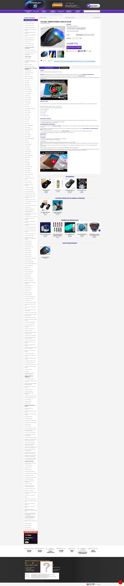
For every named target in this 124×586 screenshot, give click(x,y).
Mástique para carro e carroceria (29, 185)
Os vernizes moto (28, 300)
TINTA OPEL (27, 147)
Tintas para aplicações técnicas (31, 395)
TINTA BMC (27, 82)
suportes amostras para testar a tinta (31, 501)
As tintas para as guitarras (30, 442)
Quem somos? (29, 568)
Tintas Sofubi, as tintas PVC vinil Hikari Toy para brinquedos (31, 447)
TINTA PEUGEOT (28, 149)
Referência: (42, 23)
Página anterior (43, 17)
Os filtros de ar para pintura (30, 488)
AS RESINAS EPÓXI (28, 416)
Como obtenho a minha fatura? (51, 570)
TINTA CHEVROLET (28, 89)
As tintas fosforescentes (29, 25)
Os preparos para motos (29, 298)
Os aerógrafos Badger (29, 479)
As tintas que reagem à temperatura (43, 14)
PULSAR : (68, 34)
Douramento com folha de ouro (31, 420)
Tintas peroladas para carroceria (31, 201)
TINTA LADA (27, 123)
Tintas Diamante (28, 203)
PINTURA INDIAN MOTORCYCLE (31, 263)
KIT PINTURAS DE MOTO (29, 235)
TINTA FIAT (27, 104)
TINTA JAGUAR (28, 117)
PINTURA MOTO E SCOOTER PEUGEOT (30, 283)
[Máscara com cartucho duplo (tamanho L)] (57, 205)
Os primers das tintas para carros (30, 178)
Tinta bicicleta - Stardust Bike (30, 335)
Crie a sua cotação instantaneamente (52, 569)
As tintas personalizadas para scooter (30, 358)
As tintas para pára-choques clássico (30, 231)
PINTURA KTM (27, 267)
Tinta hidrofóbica (28, 399)
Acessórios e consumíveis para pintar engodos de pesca (30, 440)
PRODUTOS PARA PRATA (29, 66)
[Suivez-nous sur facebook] (28, 562)
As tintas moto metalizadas (30, 322)
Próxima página (96, 17)
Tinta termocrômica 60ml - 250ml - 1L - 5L (45, 213)
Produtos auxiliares (28, 369)
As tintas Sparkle (28, 525)
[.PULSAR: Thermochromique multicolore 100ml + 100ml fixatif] (53, 37)
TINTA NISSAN (27, 146)
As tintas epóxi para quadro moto (30, 305)
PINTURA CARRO (28, 71)
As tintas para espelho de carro (31, 233)
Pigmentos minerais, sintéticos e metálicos (31, 414)
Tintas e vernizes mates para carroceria (30, 387)
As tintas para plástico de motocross (29, 326)
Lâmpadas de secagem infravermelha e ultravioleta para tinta (31, 510)
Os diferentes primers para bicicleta (30, 342)
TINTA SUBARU (28, 168)
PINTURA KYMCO (28, 269)
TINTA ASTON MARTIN (29, 78)
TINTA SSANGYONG (28, 166)
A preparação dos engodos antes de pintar (30, 435)
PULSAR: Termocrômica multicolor (45, 258)
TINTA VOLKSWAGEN (29, 174)
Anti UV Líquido (58, 190)
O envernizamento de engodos (30, 437)
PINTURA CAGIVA (28, 250)
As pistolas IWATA (28, 469)
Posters (26, 496)
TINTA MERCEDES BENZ (29, 138)
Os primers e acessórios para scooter (30, 367)
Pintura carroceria (43, 11)
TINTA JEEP (27, 119)
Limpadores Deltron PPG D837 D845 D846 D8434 (30, 384)
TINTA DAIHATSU (28, 99)
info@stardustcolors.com (57, 6)
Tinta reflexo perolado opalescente (29, 54)
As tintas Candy (28, 41)
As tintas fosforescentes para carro (30, 35)
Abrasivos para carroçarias (30, 495)
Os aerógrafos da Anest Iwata (30, 477)
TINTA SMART (27, 164)
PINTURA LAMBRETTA (29, 271)
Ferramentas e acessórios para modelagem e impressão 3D (30, 456)
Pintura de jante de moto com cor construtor (30, 310)
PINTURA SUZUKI (28, 289)
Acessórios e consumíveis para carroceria (30, 493)
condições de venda (30, 569)
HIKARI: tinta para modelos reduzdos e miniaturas (30, 445)
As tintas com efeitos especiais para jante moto (30, 315)
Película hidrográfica (28, 418)
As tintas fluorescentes (29, 37)
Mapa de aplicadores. (30, 567)
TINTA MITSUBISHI (28, 144)
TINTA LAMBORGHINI (29, 125)
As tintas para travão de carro (30, 228)
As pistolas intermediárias (29, 471)
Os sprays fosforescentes (29, 27)
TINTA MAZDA (27, 136)
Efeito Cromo (36, 11)
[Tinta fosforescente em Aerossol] (70, 227)
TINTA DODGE (27, 101)
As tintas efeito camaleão (29, 23)
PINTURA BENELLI (28, 243)
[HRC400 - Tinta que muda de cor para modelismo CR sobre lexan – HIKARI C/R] (57, 227)
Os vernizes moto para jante (30, 317)
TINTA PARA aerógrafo (77, 11)
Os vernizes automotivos (29, 378)
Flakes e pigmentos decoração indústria (30, 411)
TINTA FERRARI (28, 102)
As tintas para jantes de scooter (31, 364)
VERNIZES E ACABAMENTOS (53, 11)
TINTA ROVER (27, 157)
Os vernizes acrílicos (28, 389)
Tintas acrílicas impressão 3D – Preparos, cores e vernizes (30, 453)
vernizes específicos (28, 391)
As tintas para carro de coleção (31, 216)
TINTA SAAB (27, 159)
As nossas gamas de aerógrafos (31, 473)
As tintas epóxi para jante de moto (30, 307)
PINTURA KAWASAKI (29, 265)
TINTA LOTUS (27, 132)
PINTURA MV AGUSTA (29, 280)
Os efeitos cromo (28, 56)
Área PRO (47, 568)
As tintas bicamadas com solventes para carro (29, 211)
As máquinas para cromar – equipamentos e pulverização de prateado (31, 61)
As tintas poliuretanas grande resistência (30, 33)
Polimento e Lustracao (29, 490)
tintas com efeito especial (31, 14)
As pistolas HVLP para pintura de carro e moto (30, 464)
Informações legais (30, 570)
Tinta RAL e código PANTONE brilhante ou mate (30, 333)
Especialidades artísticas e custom (30, 406)
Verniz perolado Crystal (29, 43)
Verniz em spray (28, 403)
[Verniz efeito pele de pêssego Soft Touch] (45, 227)
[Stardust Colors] (33, 4)
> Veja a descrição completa (72, 30)
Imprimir (44, 60)
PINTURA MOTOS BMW (29, 246)
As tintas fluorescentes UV (30, 39)
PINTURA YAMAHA (28, 294)
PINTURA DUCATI (28, 254)
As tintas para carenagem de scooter (30, 356)
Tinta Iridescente (28, 207)
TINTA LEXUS (27, 131)
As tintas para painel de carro (30, 227)
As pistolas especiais (29, 465)
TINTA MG (26, 140)
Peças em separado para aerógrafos (29, 481)
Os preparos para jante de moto (31, 312)
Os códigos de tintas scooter (30, 360)
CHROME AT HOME (28, 64)
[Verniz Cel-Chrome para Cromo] (82, 184)
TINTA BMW (27, 84)
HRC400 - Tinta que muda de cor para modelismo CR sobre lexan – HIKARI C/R (57, 235)
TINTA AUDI (27, 80)
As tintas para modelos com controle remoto (30, 450)
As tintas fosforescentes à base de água (31, 30)
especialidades (61, 11)
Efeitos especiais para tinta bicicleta (30, 351)
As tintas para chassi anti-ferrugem (30, 219)
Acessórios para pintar (29, 461)
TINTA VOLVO (27, 176)
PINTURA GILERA (28, 256)
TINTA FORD (27, 106)
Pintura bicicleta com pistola (30, 340)
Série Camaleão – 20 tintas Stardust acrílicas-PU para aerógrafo (94, 235)
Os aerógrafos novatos (29, 475)
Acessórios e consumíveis (68, 11)
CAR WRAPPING (28, 426)
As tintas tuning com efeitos (30, 199)
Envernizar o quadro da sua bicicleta (30, 345)
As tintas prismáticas (29, 21)
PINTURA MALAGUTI (29, 273)
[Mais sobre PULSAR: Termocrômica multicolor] (45, 250)
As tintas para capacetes (29, 353)
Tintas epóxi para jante (29, 187)
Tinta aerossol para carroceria (30, 194)
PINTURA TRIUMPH (28, 292)
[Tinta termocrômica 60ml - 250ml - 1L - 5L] (45, 205)
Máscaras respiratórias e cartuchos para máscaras (29, 486)
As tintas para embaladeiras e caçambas (30, 222)
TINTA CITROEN (28, 93)
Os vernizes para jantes (29, 191)
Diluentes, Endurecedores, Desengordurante (30, 374)
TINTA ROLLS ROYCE (29, 155)
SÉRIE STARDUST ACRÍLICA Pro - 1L (31, 521)
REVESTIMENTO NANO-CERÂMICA (29, 394)
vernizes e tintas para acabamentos (29, 376)
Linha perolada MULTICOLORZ (30, 205)
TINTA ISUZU (27, 114)
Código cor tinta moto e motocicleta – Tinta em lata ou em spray (30, 238)
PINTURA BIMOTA (28, 244)
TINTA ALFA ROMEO (29, 76)
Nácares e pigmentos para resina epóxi (82, 235)
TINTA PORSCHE (28, 151)
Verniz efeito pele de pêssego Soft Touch (45, 235)
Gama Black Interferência (29, 209)
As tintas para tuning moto (30, 296)
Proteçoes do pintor (28, 483)
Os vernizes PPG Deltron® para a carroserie (31, 381)
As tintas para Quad (28, 330)
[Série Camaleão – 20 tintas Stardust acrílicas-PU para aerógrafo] (94, 227)
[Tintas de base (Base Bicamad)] (46, 184)
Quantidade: (69, 38)
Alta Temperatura (28, 401)
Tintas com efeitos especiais (28, 11)
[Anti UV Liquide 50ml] (58, 184)
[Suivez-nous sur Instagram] (36, 562)
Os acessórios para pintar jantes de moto (31, 320)
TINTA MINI (27, 142)
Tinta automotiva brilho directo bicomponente (31, 214)
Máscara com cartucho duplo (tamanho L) (57, 213)
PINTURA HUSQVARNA (29, 261)
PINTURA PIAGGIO (28, 285)
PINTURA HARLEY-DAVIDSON (30, 258)
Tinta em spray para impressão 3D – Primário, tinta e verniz (31, 459)
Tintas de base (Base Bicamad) (46, 191)
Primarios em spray (28, 182)
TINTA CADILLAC (28, 87)
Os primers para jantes (29, 189)
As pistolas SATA (28, 467)
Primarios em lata (28, 180)
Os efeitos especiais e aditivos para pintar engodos (30, 430)
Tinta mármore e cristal (29, 45)
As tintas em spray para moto (30, 302)
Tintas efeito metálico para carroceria (30, 197)
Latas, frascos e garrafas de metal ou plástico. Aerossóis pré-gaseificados (30, 514)
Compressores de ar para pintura (29, 507)
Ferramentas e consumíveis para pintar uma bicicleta (31, 348)
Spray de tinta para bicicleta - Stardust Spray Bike (30, 338)
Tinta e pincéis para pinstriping (30, 422)
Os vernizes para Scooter (29, 362)
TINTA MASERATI (28, 134)
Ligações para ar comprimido (30, 498)
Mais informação (49, 67)
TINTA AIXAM (27, 74)
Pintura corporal (28, 424)
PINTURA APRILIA (28, 241)
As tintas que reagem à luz (30, 50)
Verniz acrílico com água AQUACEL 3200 (70, 191)
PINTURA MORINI (28, 276)
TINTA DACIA (27, 95)
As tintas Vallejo (28, 527)
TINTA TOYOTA (27, 172)
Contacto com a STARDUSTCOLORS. (52, 567)
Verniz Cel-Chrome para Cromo (82, 191)
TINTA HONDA (27, 110)
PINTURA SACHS (28, 287)
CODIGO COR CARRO (29, 72)
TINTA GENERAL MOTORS (30, 108)
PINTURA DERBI (28, 252)
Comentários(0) (64, 67)
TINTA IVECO (27, 116)
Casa (25, 14)
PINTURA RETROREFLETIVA (30, 397)
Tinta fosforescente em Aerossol (70, 235)
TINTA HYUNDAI (28, 112)
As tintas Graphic (28, 523)
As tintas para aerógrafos (30, 516)
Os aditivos (27, 371)
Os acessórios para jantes (29, 193)
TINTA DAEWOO (28, 97)
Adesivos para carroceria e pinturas (30, 504)
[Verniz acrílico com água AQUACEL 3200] (70, 184)
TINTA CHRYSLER (28, 91)
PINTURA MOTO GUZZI (29, 278)
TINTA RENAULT (28, 153)
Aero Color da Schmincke (29, 529)
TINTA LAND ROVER (29, 129)
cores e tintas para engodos (30, 432)
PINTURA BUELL (28, 248)
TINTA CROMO (27, 58)
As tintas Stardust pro (29, 518)
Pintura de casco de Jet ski (30, 328)
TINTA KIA (27, 121)
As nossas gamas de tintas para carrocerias (31, 69)
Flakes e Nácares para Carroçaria (29, 409)
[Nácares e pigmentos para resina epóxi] (82, 227)
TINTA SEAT (27, 161)
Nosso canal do (29, 531)
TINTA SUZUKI (27, 170)
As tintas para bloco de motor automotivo (30, 225)
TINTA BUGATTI (28, 86)
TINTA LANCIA (27, 127)
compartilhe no (50, 61)
